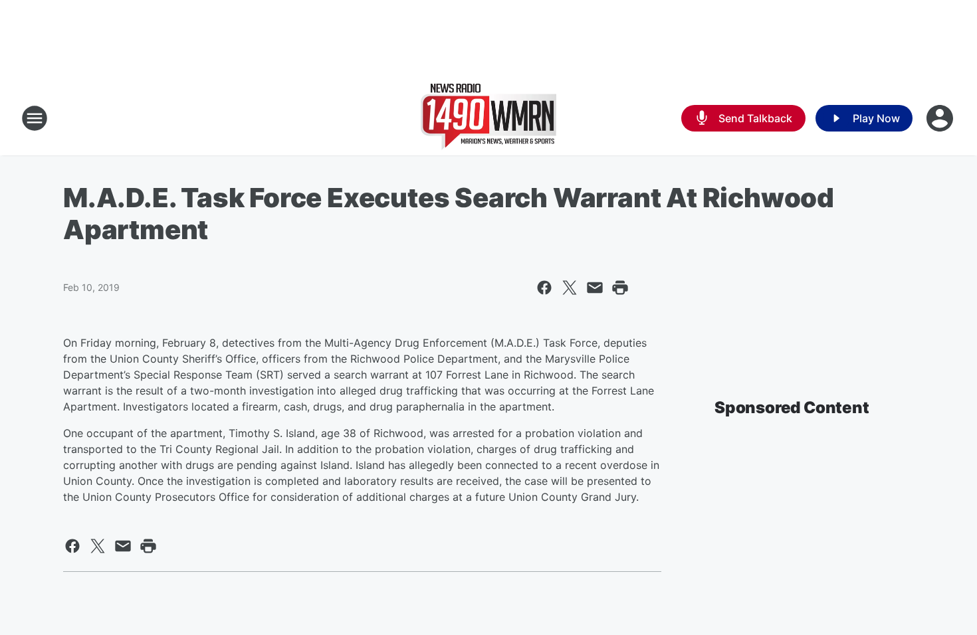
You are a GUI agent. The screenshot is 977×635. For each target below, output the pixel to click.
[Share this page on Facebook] (544, 287)
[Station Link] (488, 118)
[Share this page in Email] (595, 287)
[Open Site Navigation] (34, 118)
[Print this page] (620, 287)
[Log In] (941, 118)
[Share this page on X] (569, 287)
